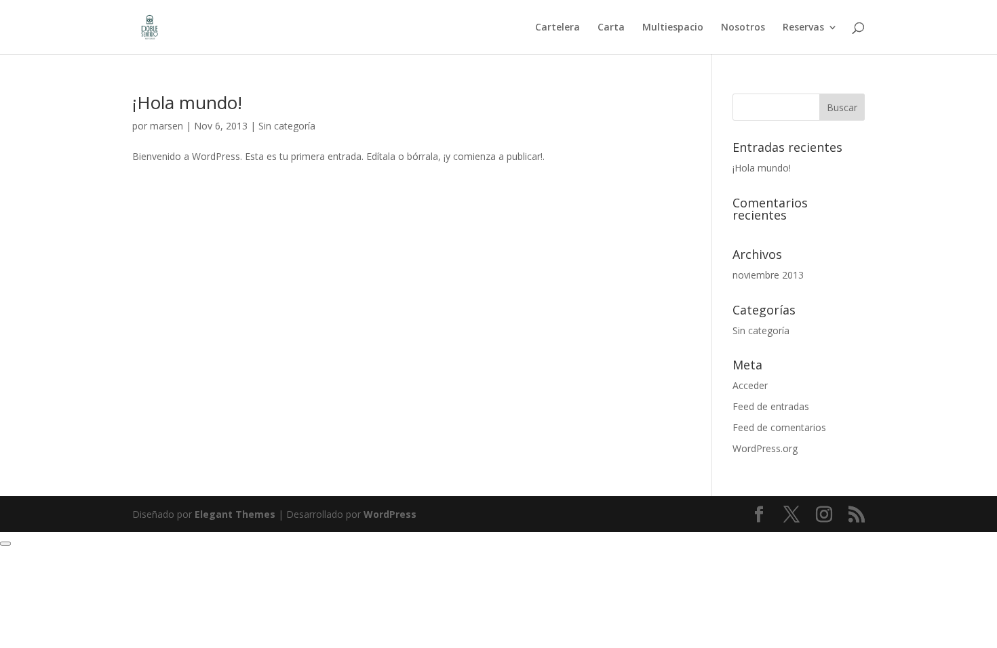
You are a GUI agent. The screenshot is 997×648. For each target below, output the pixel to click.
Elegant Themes (235, 514)
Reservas (803, 27)
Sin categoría (286, 125)
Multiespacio (672, 27)
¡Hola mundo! (187, 102)
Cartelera (557, 27)
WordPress (390, 514)
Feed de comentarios (779, 427)
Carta (611, 27)
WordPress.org (765, 448)
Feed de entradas (770, 406)
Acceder (750, 385)
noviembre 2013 (768, 274)
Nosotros (743, 27)
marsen (166, 125)
